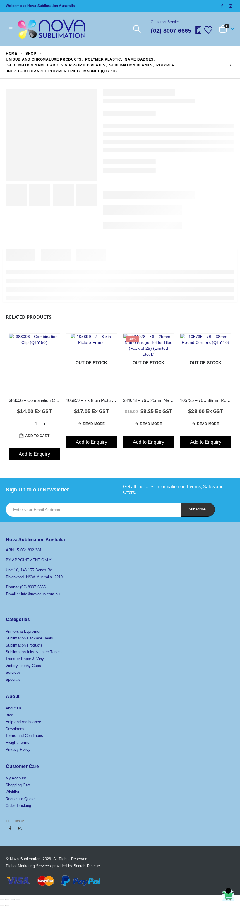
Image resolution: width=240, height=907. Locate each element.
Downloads (15, 729)
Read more (94, 424)
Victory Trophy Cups (23, 665)
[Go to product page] (34, 357)
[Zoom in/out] (2, 899)
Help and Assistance (23, 722)
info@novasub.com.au (40, 594)
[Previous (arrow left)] (2, 905)
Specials (13, 679)
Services (13, 672)
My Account (16, 778)
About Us (14, 708)
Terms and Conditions (24, 735)
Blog (9, 715)
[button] (136, 29)
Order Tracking (18, 805)
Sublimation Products (24, 645)
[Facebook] (222, 6)
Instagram (20, 828)
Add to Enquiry (34, 454)
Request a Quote (20, 799)
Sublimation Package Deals (29, 638)
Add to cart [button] (37, 436)
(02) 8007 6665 (171, 31)
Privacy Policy (18, 749)
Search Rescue (86, 866)
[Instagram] (230, 6)
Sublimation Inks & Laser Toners (34, 652)
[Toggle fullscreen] (7, 899)
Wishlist (12, 792)
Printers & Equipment (24, 631)
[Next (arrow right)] (7, 905)
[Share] (13, 899)
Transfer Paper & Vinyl (25, 658)
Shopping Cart (18, 785)
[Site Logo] (51, 29)
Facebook (10, 828)
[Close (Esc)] (18, 899)
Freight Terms (17, 742)
